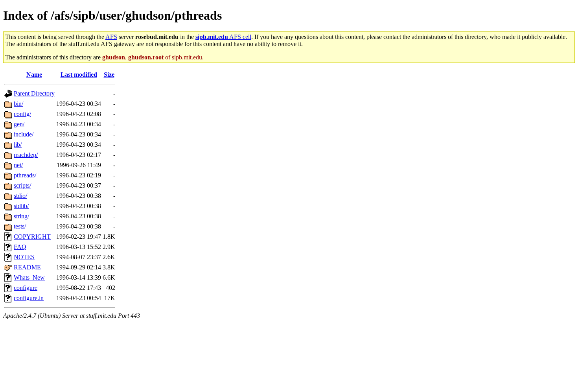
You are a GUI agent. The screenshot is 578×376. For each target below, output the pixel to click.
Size (109, 74)
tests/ (20, 226)
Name (34, 74)
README (27, 267)
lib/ (18, 144)
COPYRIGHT (32, 236)
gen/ (19, 124)
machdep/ (26, 154)
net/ (18, 165)
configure (25, 287)
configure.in (29, 298)
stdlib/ (21, 206)
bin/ (18, 103)
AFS (111, 36)
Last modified (79, 74)
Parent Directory (34, 93)
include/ (23, 134)
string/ (21, 216)
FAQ (20, 246)
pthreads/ (25, 175)
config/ (22, 114)
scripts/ (22, 185)
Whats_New (29, 277)
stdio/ (20, 195)
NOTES (24, 257)
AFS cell (223, 36)
